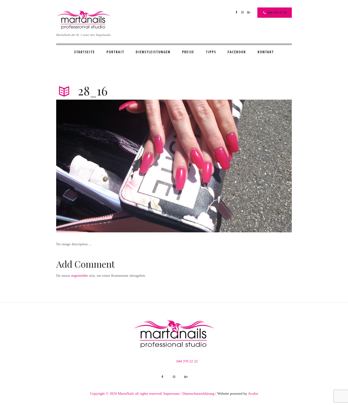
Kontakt (266, 51)
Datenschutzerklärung (198, 393)
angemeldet (79, 275)
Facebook (237, 51)
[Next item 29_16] (233, 166)
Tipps (211, 51)
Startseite (84, 51)
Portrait (115, 51)
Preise (188, 51)
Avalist (253, 393)
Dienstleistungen (153, 51)
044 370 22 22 (277, 12)
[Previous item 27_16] (115, 166)
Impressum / (172, 393)
